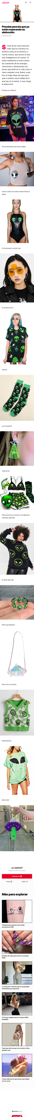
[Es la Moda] (5, 2)
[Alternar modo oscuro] (30, 2)
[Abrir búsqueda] (26, 2)
